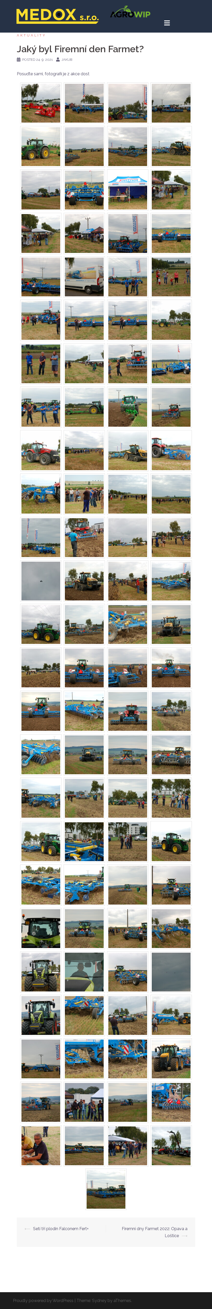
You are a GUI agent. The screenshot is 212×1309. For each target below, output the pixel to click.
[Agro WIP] (130, 11)
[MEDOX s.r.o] (57, 15)
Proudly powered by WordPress (43, 1300)
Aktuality (31, 35)
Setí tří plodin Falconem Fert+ (61, 1228)
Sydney (99, 1300)
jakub (67, 60)
